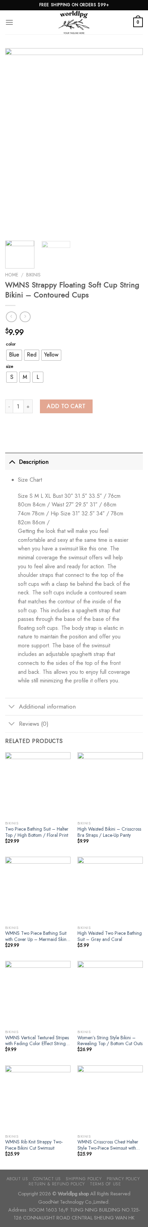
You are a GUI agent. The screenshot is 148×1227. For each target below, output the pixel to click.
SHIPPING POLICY (84, 1179)
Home (11, 274)
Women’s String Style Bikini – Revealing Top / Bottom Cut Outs (109, 1041)
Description (34, 461)
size (9, 366)
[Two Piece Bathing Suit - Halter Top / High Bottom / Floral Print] (38, 785)
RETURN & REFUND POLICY (57, 1184)
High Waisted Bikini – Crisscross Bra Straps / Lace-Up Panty (109, 832)
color (10, 344)
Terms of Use (105, 1184)
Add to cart (66, 406)
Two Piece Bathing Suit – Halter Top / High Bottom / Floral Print (36, 832)
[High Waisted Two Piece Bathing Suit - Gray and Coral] (110, 889)
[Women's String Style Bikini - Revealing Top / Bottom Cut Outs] (110, 993)
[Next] (131, 141)
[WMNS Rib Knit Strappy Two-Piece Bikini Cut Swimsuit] (38, 1098)
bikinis (33, 274)
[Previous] (16, 141)
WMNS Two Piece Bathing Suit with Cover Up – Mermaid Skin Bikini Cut (35, 936)
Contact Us (47, 1179)
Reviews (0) (34, 723)
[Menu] (9, 22)
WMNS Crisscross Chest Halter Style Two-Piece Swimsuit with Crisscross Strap (107, 1145)
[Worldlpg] (74, 22)
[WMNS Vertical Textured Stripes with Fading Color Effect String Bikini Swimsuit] (38, 993)
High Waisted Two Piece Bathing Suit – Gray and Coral (109, 936)
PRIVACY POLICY (123, 1179)
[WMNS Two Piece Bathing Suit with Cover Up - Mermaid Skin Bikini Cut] (38, 889)
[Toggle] (12, 461)
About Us (17, 1179)
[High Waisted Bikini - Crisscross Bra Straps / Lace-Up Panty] (110, 785)
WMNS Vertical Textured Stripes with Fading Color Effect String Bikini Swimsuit (37, 1041)
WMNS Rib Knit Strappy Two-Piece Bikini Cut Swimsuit (34, 1145)
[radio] (14, 355)
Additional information (47, 706)
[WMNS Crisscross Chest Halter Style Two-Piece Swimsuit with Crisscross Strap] (110, 1098)
